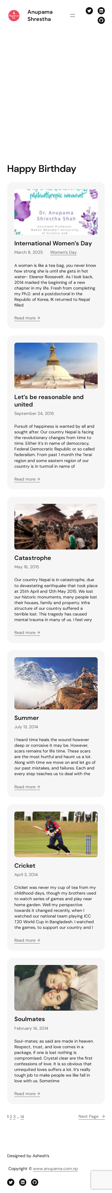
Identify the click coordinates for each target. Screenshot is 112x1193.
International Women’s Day (53, 243)
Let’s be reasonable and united (49, 400)
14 (22, 1116)
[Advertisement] (56, 94)
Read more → (27, 318)
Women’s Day (63, 252)
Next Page (92, 1116)
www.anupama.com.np (55, 1168)
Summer (26, 718)
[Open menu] (72, 15)
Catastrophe (32, 558)
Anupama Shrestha (40, 15)
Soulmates (29, 1019)
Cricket (24, 865)
